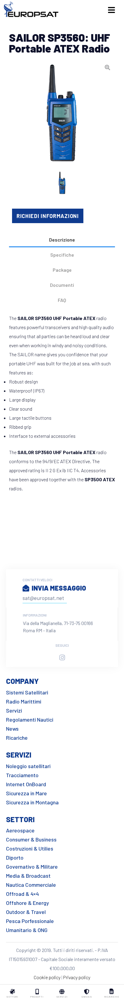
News (12, 729)
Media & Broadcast (28, 876)
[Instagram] (62, 657)
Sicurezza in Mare (26, 793)
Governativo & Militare (32, 867)
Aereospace (20, 830)
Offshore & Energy (27, 903)
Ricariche (17, 738)
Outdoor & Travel (26, 912)
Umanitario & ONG (27, 930)
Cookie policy (47, 977)
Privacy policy (76, 977)
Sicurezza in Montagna (32, 802)
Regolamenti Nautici (29, 719)
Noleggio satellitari (28, 766)
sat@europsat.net (43, 598)
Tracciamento (22, 775)
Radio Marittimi (23, 701)
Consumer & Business (31, 839)
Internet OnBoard (26, 784)
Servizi (14, 710)
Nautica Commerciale (31, 885)
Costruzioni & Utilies (29, 848)
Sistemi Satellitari (27, 692)
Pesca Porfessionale (30, 921)
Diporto (14, 857)
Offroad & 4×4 (22, 894)
